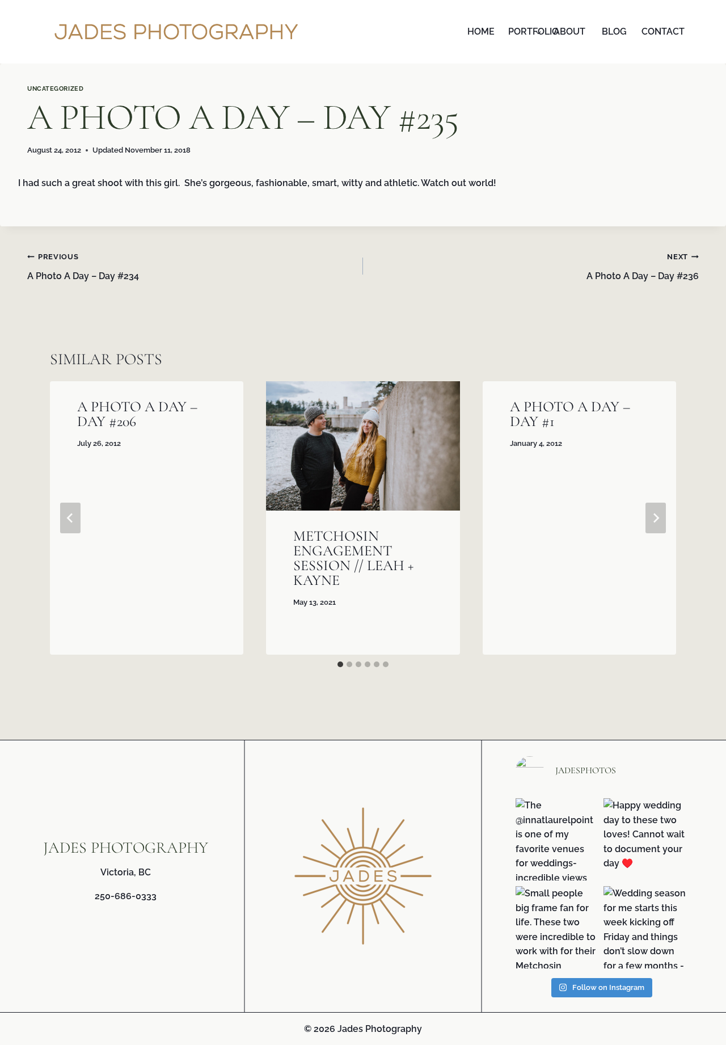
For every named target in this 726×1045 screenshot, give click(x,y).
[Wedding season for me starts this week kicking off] (644, 927)
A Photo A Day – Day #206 (137, 414)
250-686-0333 (126, 896)
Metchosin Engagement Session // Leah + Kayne (353, 558)
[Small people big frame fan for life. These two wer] (557, 927)
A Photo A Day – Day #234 (83, 266)
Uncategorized (55, 88)
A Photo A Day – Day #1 (570, 414)
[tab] (340, 664)
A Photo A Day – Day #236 (642, 266)
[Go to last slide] (70, 518)
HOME (481, 31)
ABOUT (569, 31)
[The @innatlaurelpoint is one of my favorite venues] (557, 839)
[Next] (655, 518)
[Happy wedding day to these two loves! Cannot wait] (644, 839)
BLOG (614, 31)
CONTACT (661, 31)
